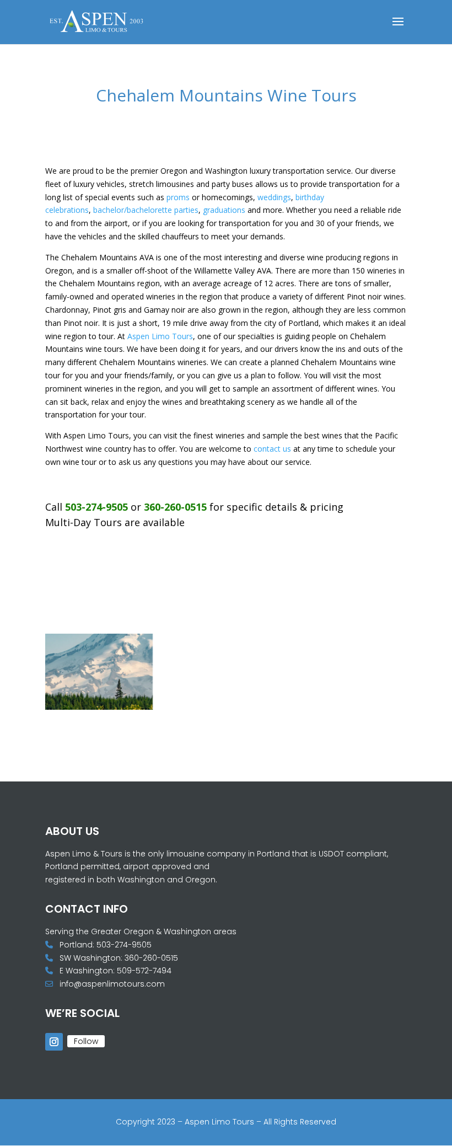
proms (178, 197)
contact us (272, 448)
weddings (274, 197)
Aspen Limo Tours (160, 336)
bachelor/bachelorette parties (145, 210)
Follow (86, 1041)
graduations (224, 210)
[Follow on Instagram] (54, 1042)
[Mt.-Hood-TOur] (99, 706)
